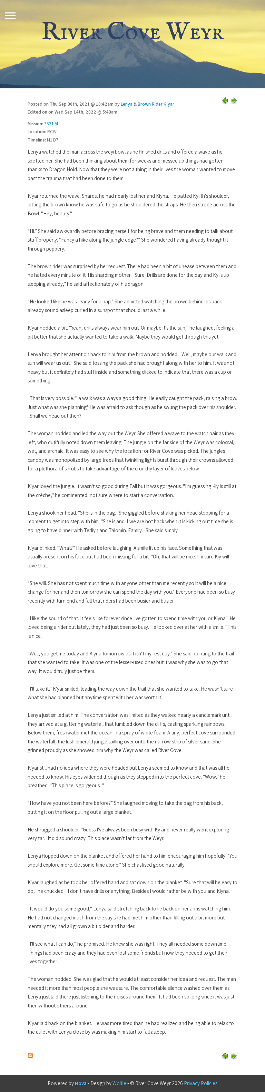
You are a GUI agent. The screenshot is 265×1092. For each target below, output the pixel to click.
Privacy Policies (200, 1083)
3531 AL (51, 123)
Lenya (126, 104)
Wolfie (119, 1083)
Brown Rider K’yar (156, 104)
